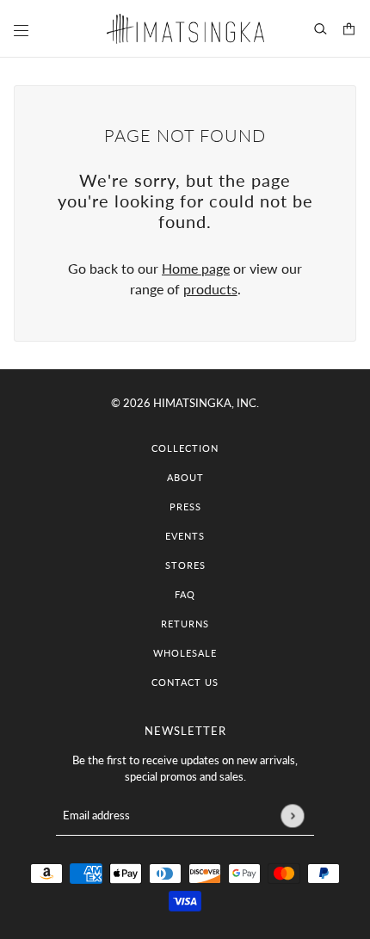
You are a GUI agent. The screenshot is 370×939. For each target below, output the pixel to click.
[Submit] (292, 815)
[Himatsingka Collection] (185, 29)
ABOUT (185, 477)
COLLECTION (185, 448)
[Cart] (349, 29)
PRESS (185, 506)
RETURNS (185, 623)
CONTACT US (185, 682)
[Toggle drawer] (21, 30)
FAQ (185, 594)
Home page (196, 268)
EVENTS (185, 535)
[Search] (320, 29)
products (210, 289)
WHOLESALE (185, 652)
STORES (185, 565)
